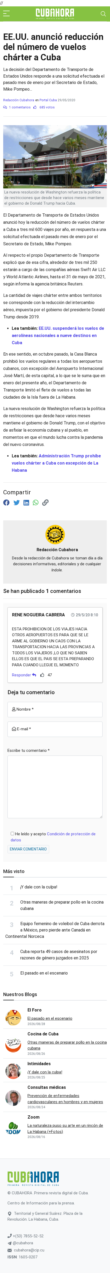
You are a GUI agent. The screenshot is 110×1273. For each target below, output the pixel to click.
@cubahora (22, 1243)
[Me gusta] (42, 675)
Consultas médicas (47, 1087)
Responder (22, 675)
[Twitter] (17, 503)
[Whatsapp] (36, 503)
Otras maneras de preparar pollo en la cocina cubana (67, 1045)
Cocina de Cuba (43, 1033)
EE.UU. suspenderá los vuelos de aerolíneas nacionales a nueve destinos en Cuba (58, 335)
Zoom (34, 1117)
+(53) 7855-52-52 (28, 1236)
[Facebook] (7, 503)
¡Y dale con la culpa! (38, 887)
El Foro (35, 1010)
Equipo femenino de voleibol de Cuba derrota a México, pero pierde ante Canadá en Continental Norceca (54, 930)
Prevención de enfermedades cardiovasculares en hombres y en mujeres (65, 1098)
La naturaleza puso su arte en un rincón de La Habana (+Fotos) (65, 1128)
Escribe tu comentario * (28, 750)
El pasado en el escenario (44, 973)
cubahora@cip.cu (29, 1250)
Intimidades (39, 1063)
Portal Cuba (48, 100)
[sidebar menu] (6, 14)
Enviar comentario (28, 849)
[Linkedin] (27, 503)
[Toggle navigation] (103, 13)
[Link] (45, 503)
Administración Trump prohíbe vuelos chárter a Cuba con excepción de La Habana (56, 463)
